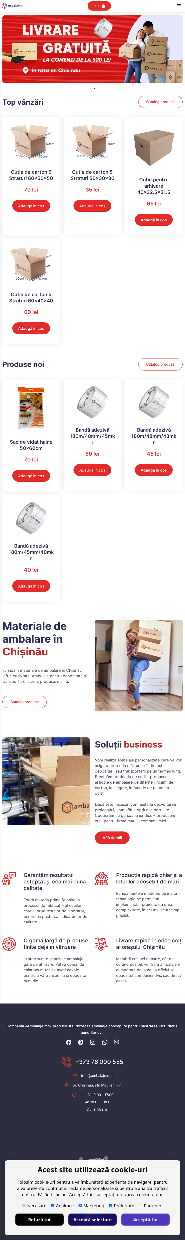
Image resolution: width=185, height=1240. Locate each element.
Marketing (93, 1205)
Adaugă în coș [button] (31, 206)
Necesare (36, 1205)
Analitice (65, 1205)
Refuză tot (39, 1219)
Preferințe (124, 1205)
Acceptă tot (145, 1219)
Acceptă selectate (92, 1219)
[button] (90, 88)
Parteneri (153, 1205)
